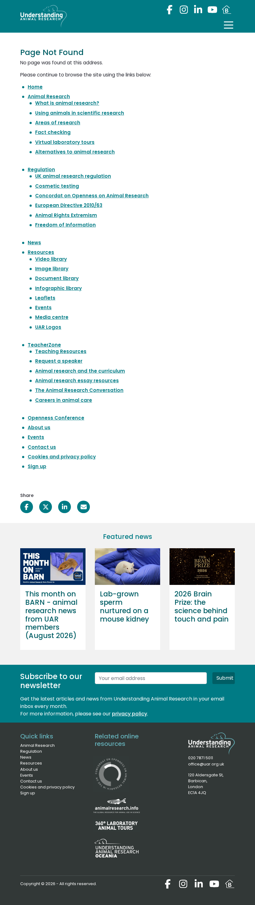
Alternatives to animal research (75, 152)
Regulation (41, 169)
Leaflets (45, 298)
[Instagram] (184, 9)
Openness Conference (56, 418)
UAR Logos (48, 327)
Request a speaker (58, 361)
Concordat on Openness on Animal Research (92, 195)
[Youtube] (212, 9)
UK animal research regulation (73, 176)
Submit (225, 678)
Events (43, 307)
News (34, 242)
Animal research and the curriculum (80, 371)
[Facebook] (169, 9)
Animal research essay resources (77, 380)
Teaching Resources (60, 351)
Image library (51, 268)
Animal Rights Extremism (66, 215)
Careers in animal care (63, 400)
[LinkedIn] (198, 9)
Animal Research (49, 96)
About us (39, 427)
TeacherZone (44, 345)
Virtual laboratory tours (65, 142)
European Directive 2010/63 (68, 205)
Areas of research (57, 122)
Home (35, 87)
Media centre (51, 317)
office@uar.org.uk (206, 764)
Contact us (42, 447)
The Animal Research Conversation (79, 390)
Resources (41, 252)
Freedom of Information (65, 225)
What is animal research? (67, 103)
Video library (51, 259)
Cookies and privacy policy (62, 456)
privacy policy (129, 713)
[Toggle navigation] (228, 25)
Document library (57, 278)
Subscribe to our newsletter (51, 681)
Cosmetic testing (57, 186)
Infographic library (58, 288)
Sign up (37, 466)
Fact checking (53, 132)
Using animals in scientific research (79, 113)
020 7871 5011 (200, 757)
